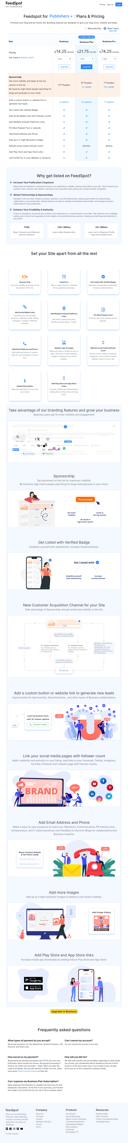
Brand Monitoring (73, 1116)
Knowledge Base (103, 1122)
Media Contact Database (76, 1119)
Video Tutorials (102, 1116)
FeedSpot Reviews (43, 1122)
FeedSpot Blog (102, 1114)
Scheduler (70, 1129)
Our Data (39, 1116)
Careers (39, 1119)
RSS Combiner (72, 1127)
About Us (39, 1114)
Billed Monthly (94, 28)
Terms (38, 1127)
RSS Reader (71, 1114)
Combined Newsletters (75, 1122)
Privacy (39, 1124)
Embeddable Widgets (75, 1124)
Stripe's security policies (27, 1071)
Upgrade (64, 67)
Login (118, 4)
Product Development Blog (107, 1119)
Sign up (110, 4)
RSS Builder (72, 1132)
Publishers (59, 16)
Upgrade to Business (64, 1011)
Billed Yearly (113, 28)
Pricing (102, 4)
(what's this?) (27, 57)
